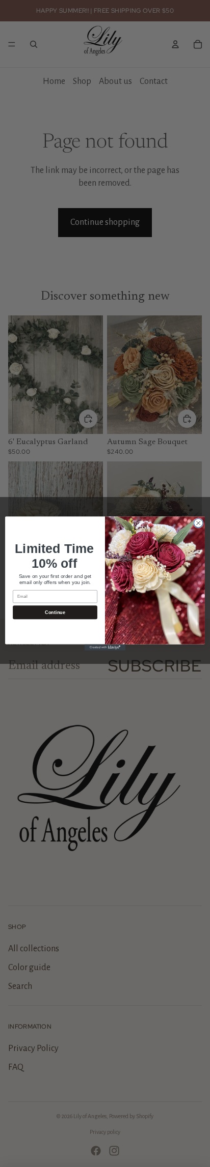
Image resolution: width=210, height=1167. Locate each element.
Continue (55, 612)
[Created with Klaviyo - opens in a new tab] (105, 648)
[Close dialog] (198, 523)
